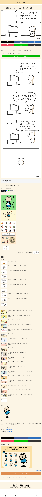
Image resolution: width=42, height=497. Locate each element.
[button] (34, 45)
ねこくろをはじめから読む (21, 473)
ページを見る (13, 427)
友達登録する (9, 431)
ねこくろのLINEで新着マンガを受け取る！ (21, 56)
